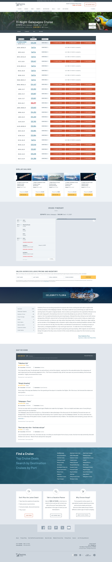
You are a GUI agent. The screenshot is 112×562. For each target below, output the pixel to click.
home (17, 11)
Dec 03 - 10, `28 (21, 154)
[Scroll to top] (108, 558)
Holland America (86, 462)
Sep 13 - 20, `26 (21, 52)
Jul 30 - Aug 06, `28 (21, 126)
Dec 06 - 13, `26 (21, 75)
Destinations (46, 8)
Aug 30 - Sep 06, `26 (21, 47)
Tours (32, 8)
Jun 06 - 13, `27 (21, 89)
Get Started (65, 8)
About (17, 538)
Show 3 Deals (44, 47)
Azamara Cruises (87, 455)
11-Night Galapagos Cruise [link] (47, 11)
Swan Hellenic (86, 474)
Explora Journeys (74, 462)
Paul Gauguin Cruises (88, 467)
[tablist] (35, 466)
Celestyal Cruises (61, 460)
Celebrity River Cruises (88, 457)
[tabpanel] (76, 466)
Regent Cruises (86, 469)
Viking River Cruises (87, 476)
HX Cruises (59, 464)
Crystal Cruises (73, 460)
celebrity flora (37, 11)
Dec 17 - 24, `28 (21, 158)
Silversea (72, 474)
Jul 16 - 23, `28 (21, 121)
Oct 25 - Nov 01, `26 (21, 66)
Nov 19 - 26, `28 (21, 149)
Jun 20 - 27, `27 (21, 93)
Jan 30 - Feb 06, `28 (21, 107)
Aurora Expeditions (61, 455)
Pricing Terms (68, 538)
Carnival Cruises (60, 457)
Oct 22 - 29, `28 (21, 140)
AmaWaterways (60, 453)
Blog (59, 8)
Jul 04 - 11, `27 (21, 98)
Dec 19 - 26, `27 (21, 103)
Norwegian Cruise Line (62, 467)
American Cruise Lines (75, 453)
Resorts (38, 8)
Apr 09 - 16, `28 (21, 112)
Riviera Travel (60, 471)
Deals (53, 8)
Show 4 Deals (44, 42)
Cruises (26, 8)
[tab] (35, 454)
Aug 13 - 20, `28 (21, 130)
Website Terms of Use (58, 538)
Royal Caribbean (73, 471)
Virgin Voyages (60, 478)
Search (20, 8)
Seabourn (59, 474)
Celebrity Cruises (74, 457)
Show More (21, 418)
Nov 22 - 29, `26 (21, 70)
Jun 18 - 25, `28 (21, 117)
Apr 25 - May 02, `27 (21, 84)
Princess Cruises (74, 469)
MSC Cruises (86, 464)
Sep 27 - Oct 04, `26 (21, 56)
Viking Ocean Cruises (75, 476)
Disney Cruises (60, 462)
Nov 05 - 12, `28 (21, 144)
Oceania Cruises (73, 467)
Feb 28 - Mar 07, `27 (21, 79)
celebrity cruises (28, 11)
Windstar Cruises (74, 478)
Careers (74, 538)
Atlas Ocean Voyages (87, 453)
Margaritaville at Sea (74, 464)
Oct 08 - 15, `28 (21, 135)
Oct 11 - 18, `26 (21, 61)
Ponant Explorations (61, 469)
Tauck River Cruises (61, 476)
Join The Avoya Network (83, 538)
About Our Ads (48, 538)
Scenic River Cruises (87, 471)
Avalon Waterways (74, 455)
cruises (21, 11)
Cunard (84, 460)
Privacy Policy (46, 281)
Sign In (93, 8)
